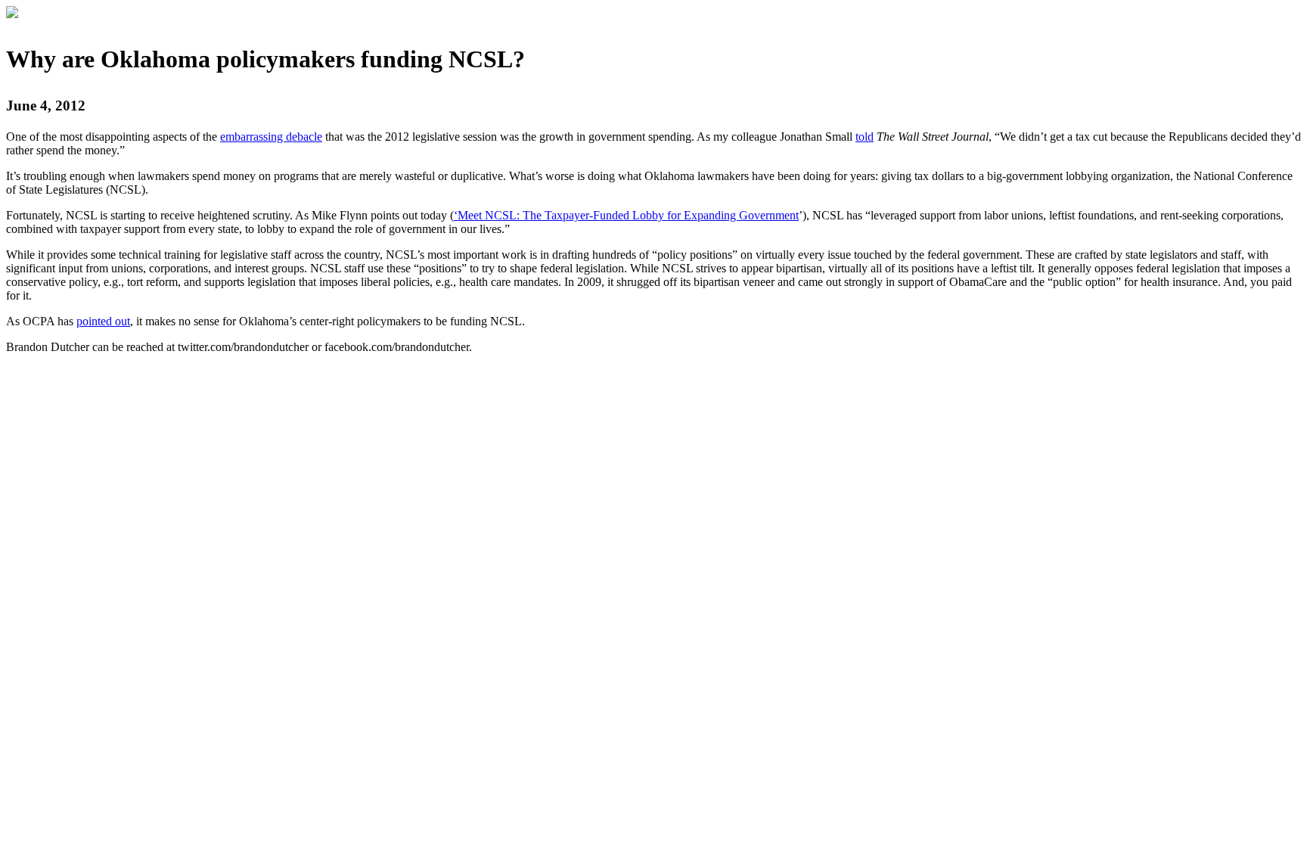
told (864, 136)
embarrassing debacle (271, 136)
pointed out (103, 321)
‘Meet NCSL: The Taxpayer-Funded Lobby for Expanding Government (626, 215)
